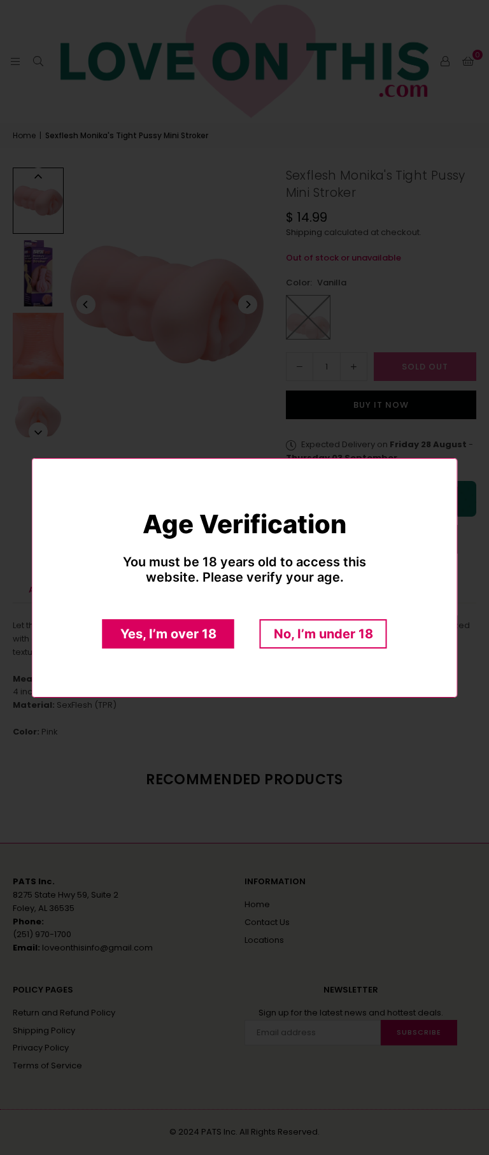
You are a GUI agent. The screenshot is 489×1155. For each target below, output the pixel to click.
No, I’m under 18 (323, 634)
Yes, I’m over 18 (168, 634)
